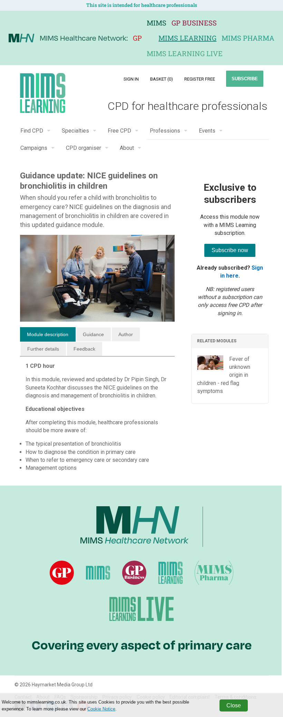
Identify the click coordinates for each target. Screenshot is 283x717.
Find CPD (31, 130)
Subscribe (245, 78)
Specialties (75, 130)
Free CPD (119, 130)
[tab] (48, 334)
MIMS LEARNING (187, 37)
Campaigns (33, 148)
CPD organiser (83, 148)
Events (207, 130)
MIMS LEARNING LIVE (185, 53)
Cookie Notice (101, 708)
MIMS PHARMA (248, 37)
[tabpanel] (97, 419)
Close (233, 705)
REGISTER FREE (199, 79)
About (127, 148)
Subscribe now (230, 250)
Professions (165, 130)
